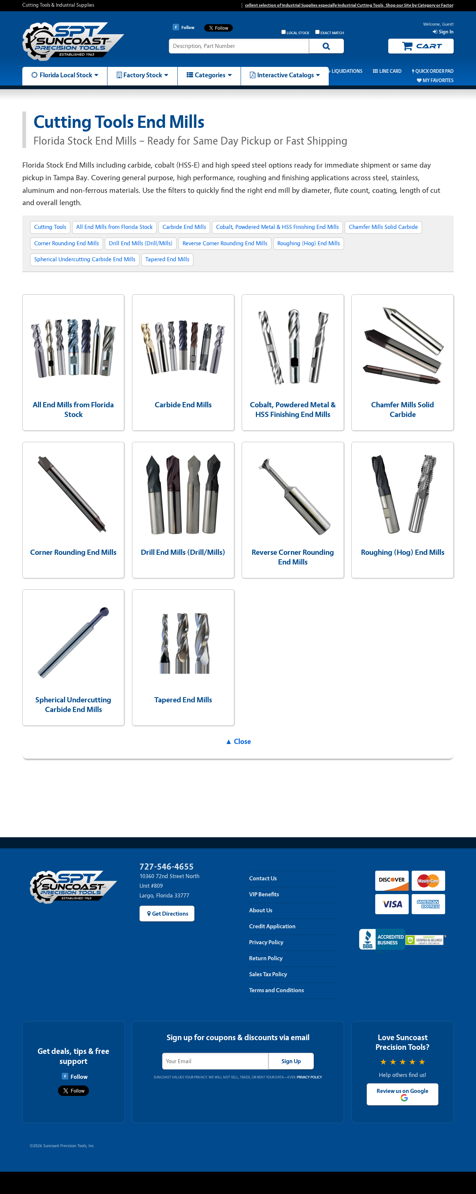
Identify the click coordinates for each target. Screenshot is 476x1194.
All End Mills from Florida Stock (114, 227)
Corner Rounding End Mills (66, 243)
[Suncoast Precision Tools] (73, 41)
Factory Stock (142, 75)
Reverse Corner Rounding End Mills (225, 243)
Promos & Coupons (292, 71)
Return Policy (266, 958)
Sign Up (291, 1061)
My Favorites (438, 80)
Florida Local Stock (66, 75)
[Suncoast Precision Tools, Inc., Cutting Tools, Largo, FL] (382, 941)
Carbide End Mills (184, 227)
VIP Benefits (264, 894)
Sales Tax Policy (268, 974)
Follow (79, 1077)
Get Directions (170, 913)
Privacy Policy (266, 942)
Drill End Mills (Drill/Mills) (141, 243)
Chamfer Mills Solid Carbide (383, 227)
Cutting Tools (50, 227)
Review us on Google (402, 1091)
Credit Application (272, 926)
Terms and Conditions (276, 990)
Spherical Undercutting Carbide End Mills (84, 259)
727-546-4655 (166, 867)
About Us (260, 910)
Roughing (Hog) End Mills (308, 243)
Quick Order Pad (434, 71)
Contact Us (263, 878)
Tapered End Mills (167, 259)
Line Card (390, 71)
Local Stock (298, 33)
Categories (210, 75)
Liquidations (347, 71)
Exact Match (332, 33)
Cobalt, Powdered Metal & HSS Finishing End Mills (277, 227)
